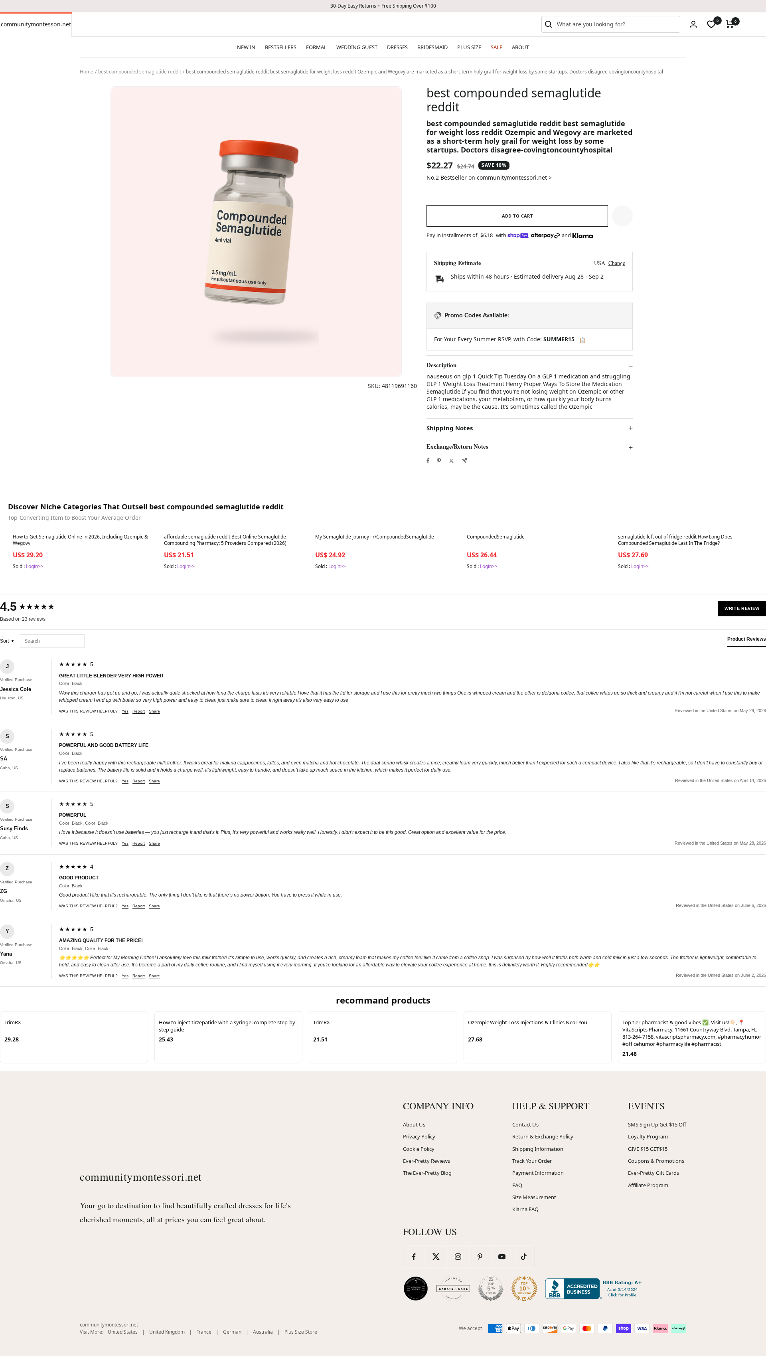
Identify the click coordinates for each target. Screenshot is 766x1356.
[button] (622, 216)
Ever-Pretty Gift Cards (653, 1172)
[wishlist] (711, 24)
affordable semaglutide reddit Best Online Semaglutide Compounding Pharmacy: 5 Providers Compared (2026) (225, 540)
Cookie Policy (418, 1148)
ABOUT (520, 47)
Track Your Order (532, 1160)
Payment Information (538, 1172)
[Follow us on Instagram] (458, 1257)
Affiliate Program (648, 1185)
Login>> (34, 566)
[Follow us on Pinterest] (480, 1257)
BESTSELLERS (280, 47)
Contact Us (525, 1124)
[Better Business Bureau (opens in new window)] (595, 1288)
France (203, 1331)
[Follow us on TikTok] (524, 1257)
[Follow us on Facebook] (414, 1257)
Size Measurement (534, 1197)
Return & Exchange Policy (542, 1136)
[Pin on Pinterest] (439, 460)
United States (123, 1331)
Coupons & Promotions (656, 1160)
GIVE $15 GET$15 (647, 1148)
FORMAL (316, 47)
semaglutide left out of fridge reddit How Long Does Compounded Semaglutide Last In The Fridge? (675, 540)
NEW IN (246, 47)
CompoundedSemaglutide (496, 537)
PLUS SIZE (469, 47)
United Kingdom (167, 1331)
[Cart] (730, 24)
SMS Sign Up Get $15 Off (657, 1124)
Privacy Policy (419, 1136)
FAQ (517, 1185)
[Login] (693, 24)
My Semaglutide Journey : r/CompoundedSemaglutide (374, 537)
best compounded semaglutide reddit (139, 71)
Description (441, 365)
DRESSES (397, 47)
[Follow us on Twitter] (436, 1257)
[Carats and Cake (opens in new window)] (453, 1288)
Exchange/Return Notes (457, 447)
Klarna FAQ (525, 1209)
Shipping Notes (449, 428)
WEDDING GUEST (356, 47)
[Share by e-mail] (464, 460)
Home (86, 71)
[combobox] (617, 24)
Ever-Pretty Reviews (426, 1160)
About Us (414, 1124)
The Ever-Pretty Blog (427, 1172)
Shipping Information (537, 1148)
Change (616, 263)
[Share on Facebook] (428, 460)
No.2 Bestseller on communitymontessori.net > (489, 177)
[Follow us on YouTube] (502, 1257)
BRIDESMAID (432, 47)
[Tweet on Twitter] (451, 460)
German (232, 1331)
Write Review (742, 608)
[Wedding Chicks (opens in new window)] (415, 1288)
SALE (496, 47)
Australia (263, 1331)
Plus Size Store (300, 1331)
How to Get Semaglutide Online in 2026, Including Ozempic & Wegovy (80, 540)
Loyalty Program (648, 1136)
